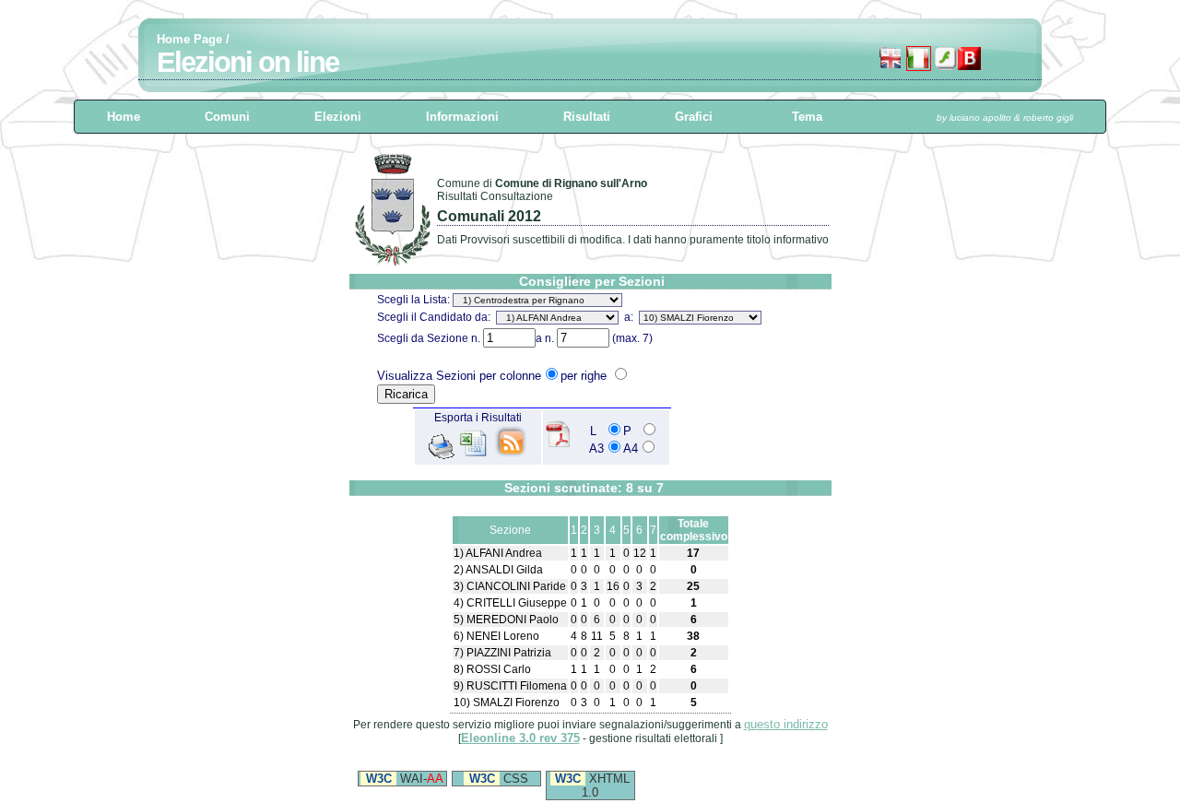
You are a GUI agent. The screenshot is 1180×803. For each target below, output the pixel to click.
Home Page (189, 39)
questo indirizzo (786, 724)
